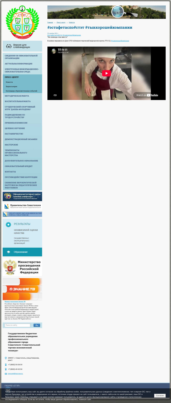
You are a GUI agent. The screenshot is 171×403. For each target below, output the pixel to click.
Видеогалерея (11, 86)
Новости (9, 82)
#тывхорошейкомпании (72, 35)
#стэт (60, 35)
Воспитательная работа (18, 101)
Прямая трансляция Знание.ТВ (15, 301)
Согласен (160, 396)
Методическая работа (17, 96)
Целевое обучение (15, 128)
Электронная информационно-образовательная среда (22, 70)
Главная (50, 22)
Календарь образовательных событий (21, 91)
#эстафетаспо (52, 35)
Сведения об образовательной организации (21, 56)
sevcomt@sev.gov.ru (15, 374)
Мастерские (11, 144)
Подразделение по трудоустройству (15, 116)
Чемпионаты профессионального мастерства (16, 152)
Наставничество (14, 133)
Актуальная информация (18, 63)
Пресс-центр (12, 77)
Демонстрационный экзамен (21, 139)
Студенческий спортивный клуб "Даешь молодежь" (20, 108)
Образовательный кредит (19, 166)
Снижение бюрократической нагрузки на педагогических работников (21, 185)
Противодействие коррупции (21, 177)
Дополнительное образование (21, 160)
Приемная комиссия (16, 123)
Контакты (10, 171)
